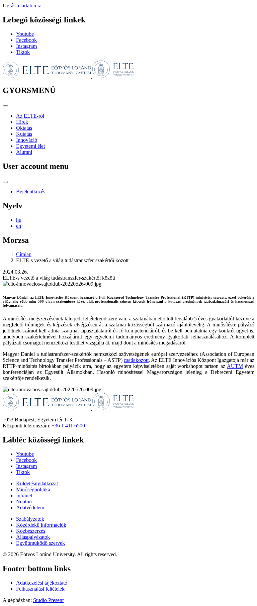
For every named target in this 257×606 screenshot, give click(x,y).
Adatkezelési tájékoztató (41, 583)
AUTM (235, 366)
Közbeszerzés (30, 531)
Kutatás (24, 134)
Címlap (23, 254)
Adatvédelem (30, 507)
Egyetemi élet (30, 146)
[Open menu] (5, 106)
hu (18, 220)
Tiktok (23, 52)
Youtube (25, 34)
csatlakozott (136, 360)
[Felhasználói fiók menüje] (5, 182)
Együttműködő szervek (40, 543)
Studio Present (48, 600)
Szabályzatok (30, 519)
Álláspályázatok (33, 537)
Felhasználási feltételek (40, 589)
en (18, 226)
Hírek (22, 122)
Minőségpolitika (33, 489)
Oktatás (24, 128)
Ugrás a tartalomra (22, 5)
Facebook (26, 40)
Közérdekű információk (41, 525)
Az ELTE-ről (30, 116)
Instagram (26, 46)
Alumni (24, 152)
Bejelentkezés (30, 191)
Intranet (24, 495)
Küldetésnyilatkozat (37, 483)
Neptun (24, 501)
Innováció (26, 140)
